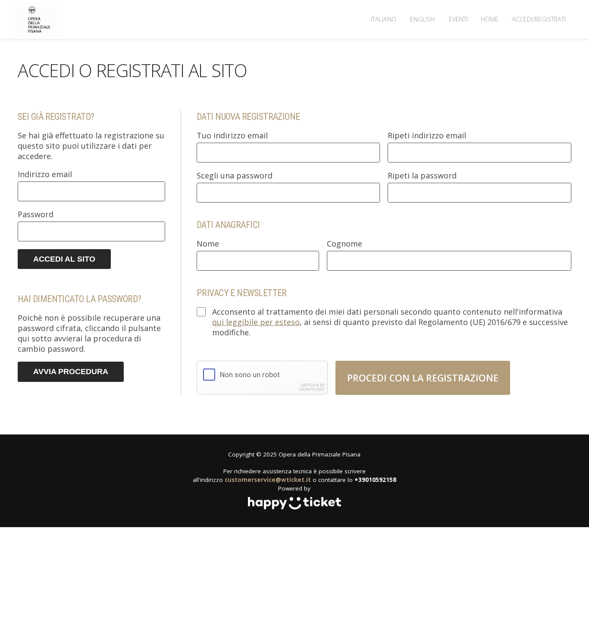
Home (489, 19)
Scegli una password (235, 175)
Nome (208, 243)
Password (35, 214)
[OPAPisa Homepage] (39, 19)
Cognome (344, 243)
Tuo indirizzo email (232, 135)
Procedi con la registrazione (422, 378)
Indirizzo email (45, 174)
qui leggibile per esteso (256, 322)
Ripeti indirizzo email (427, 135)
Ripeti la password (422, 175)
